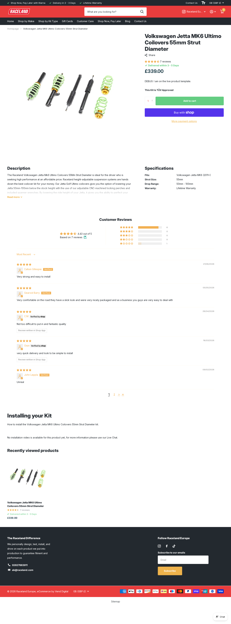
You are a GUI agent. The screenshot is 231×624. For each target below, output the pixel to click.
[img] (24, 264)
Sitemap (115, 601)
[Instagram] (159, 546)
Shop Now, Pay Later (109, 21)
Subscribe (170, 570)
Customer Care (85, 21)
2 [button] (114, 394)
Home (10, 21)
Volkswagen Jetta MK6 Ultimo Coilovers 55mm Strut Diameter (25, 504)
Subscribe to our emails (171, 552)
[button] (152, 61)
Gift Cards (67, 21)
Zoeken (142, 11)
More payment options (184, 121)
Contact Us (192, 3)
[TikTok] (174, 546)
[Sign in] (213, 12)
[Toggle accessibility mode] (203, 3)
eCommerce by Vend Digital (52, 591)
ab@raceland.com (22, 569)
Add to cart (189, 100)
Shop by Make (26, 21)
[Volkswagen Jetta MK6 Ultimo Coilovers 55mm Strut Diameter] (27, 477)
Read (13, 197)
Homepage (13, 28)
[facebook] (167, 546)
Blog (127, 21)
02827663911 (20, 565)
